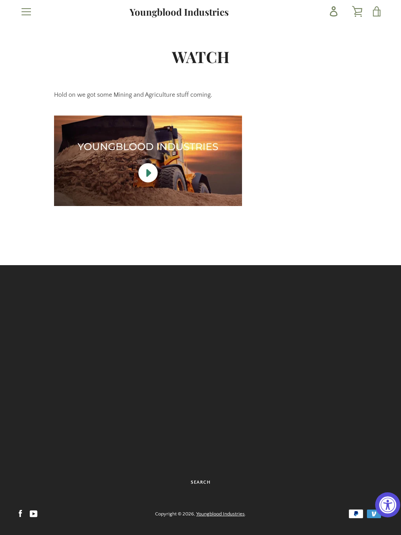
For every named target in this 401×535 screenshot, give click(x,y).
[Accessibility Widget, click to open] (387, 504)
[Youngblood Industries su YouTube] (34, 513)
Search (201, 482)
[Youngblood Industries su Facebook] (20, 513)
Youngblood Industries (179, 12)
